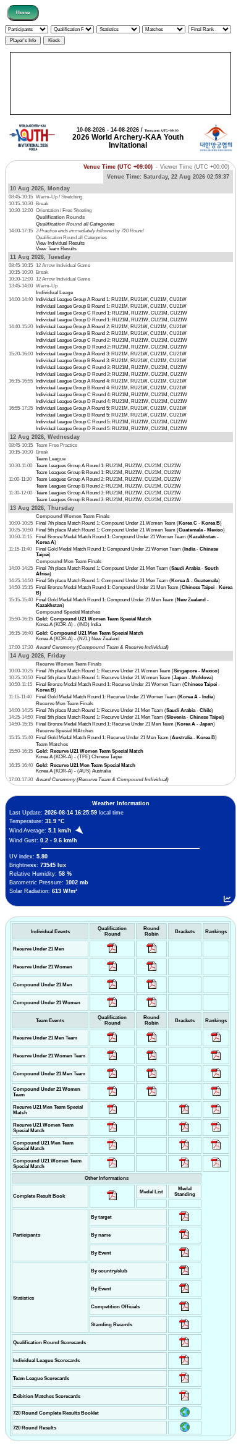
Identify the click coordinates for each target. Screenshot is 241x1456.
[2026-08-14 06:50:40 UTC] (184, 1132)
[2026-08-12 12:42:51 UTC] (215, 1078)
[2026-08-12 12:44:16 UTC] (215, 1096)
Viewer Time (194, 167)
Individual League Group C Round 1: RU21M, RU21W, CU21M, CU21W (111, 313)
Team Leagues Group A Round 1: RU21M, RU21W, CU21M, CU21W (108, 465)
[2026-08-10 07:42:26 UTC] (112, 953)
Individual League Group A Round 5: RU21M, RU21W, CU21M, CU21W (111, 408)
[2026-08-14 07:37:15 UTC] (184, 1400)
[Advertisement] (120, 83)
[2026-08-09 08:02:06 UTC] (184, 1221)
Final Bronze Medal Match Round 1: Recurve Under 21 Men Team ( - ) (125, 724)
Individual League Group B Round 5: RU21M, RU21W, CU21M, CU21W (111, 415)
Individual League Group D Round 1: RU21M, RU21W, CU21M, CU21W (111, 320)
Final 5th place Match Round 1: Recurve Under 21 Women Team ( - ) (124, 677)
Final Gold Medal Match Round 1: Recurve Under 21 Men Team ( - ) (126, 737)
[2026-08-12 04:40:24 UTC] (112, 1150)
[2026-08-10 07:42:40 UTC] (112, 989)
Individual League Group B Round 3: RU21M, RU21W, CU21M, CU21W (111, 360)
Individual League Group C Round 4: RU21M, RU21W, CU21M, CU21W (111, 394)
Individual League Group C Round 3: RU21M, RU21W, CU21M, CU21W (111, 367)
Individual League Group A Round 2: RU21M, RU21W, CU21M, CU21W (111, 326)
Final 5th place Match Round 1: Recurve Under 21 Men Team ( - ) (130, 717)
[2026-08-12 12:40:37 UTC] (215, 1042)
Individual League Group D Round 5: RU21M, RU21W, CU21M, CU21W (111, 428)
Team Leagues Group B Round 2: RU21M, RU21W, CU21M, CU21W (108, 486)
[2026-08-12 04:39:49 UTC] (112, 1042)
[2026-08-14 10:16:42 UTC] (151, 953)
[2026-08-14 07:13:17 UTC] (215, 1114)
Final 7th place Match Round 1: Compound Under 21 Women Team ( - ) (129, 523)
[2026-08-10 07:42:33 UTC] (112, 971)
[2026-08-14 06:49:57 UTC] (215, 1132)
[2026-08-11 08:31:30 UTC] (184, 1365)
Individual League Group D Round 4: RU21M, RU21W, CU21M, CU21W (111, 401)
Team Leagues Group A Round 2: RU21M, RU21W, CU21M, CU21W (108, 479)
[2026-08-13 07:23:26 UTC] (215, 1150)
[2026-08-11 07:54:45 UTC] (184, 1347)
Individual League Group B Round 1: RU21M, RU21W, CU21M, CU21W (111, 306)
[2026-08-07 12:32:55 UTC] (184, 1329)
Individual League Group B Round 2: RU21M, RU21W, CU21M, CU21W (111, 333)
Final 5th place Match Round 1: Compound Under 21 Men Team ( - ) (128, 580)
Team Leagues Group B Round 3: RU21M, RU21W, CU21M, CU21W (108, 499)
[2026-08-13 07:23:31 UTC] (184, 1150)
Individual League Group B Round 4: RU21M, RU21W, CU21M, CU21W (111, 388)
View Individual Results (60, 243)
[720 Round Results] (185, 1430)
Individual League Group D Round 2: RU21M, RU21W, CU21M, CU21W (111, 347)
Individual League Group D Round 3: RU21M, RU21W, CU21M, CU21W (111, 374)
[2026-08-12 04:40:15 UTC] (112, 1114)
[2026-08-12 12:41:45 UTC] (215, 1060)
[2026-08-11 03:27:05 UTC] (184, 1311)
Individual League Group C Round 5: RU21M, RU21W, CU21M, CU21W (111, 422)
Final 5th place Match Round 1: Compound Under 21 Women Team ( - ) (130, 530)
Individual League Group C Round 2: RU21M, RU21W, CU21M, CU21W (111, 340)
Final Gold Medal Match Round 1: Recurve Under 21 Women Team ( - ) (125, 697)
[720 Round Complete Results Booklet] (185, 1415)
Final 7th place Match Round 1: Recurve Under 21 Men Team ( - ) (124, 710)
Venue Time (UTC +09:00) (118, 166)
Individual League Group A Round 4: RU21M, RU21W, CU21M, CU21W (111, 381)
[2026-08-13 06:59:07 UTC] (184, 1167)
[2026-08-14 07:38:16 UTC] (184, 1383)
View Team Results (56, 249)
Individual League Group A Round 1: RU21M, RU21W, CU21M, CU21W (111, 299)
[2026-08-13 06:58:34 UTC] (215, 1167)
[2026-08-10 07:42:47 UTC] (112, 1007)
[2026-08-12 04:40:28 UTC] (112, 1167)
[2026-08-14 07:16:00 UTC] (184, 1114)
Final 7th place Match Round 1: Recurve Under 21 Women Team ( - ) (127, 671)
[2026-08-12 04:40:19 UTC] (112, 1132)
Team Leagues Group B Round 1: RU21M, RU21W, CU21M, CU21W (108, 472)
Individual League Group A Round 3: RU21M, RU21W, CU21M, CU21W (111, 354)
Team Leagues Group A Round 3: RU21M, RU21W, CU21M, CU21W (108, 493)
